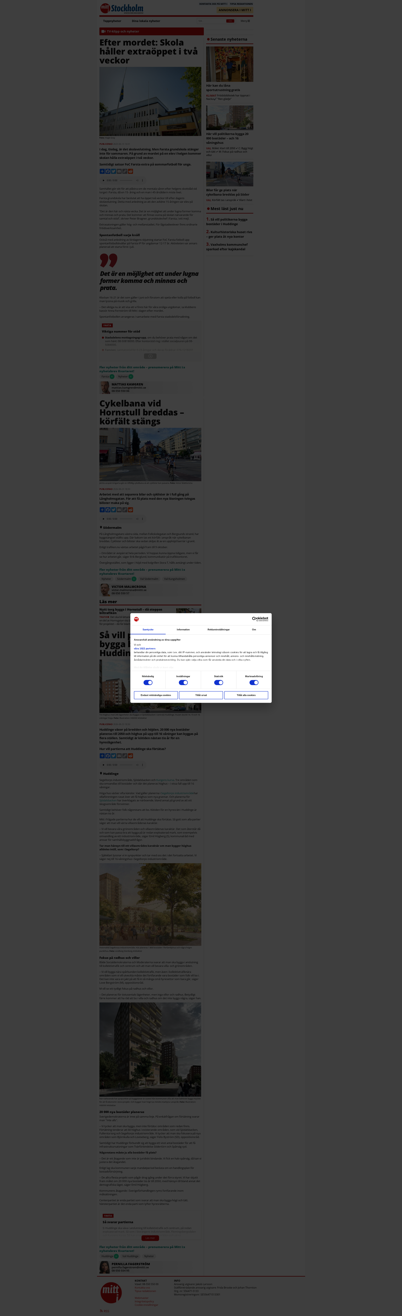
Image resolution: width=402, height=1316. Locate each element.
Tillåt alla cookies (246, 695)
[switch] (183, 682)
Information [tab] (183, 629)
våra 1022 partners (145, 648)
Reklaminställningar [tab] (219, 629)
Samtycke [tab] (148, 629)
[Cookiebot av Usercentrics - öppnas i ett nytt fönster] (254, 619)
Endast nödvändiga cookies (156, 695)
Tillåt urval (201, 695)
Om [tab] (254, 629)
